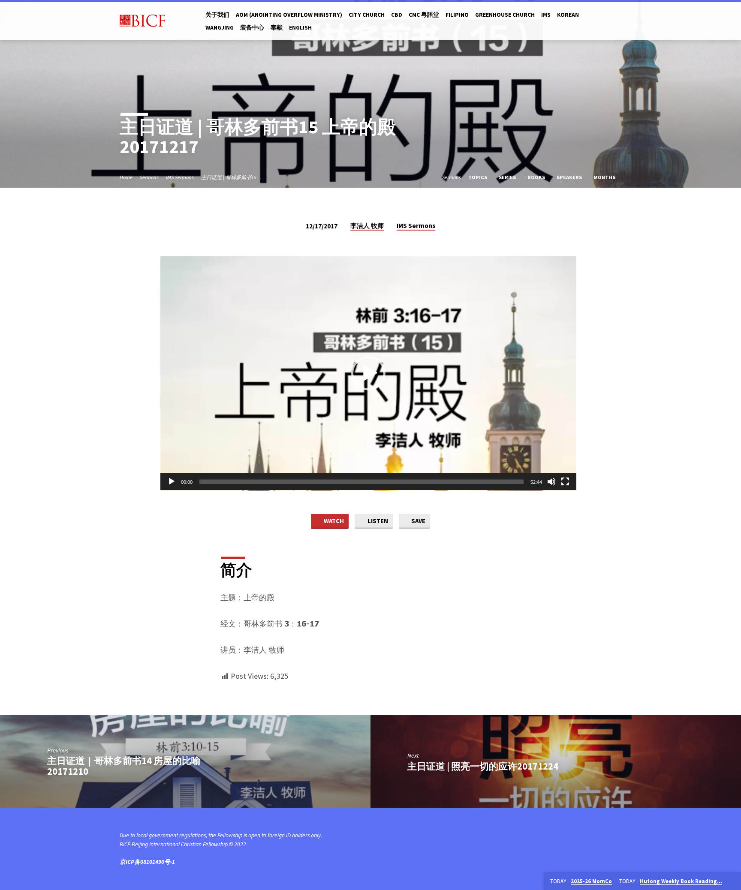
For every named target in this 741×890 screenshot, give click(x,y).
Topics (478, 177)
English (300, 27)
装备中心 (252, 27)
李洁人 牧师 (367, 226)
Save (417, 521)
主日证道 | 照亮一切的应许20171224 (482, 766)
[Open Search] (617, 21)
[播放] (171, 481)
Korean (568, 14)
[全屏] (565, 481)
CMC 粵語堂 (424, 14)
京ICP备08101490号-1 (147, 862)
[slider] (361, 481)
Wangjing (219, 27)
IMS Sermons (180, 177)
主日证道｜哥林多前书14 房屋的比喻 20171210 (124, 766)
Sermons (149, 177)
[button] (368, 373)
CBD (396, 14)
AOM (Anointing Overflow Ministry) (289, 14)
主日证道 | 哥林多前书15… (231, 177)
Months (605, 177)
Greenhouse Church (505, 14)
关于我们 (217, 14)
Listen (377, 521)
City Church (367, 14)
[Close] (733, 881)
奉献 (277, 27)
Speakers (570, 177)
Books (536, 177)
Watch (333, 521)
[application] (368, 373)
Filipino (457, 14)
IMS (546, 14)
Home (126, 177)
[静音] (551, 481)
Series (508, 177)
